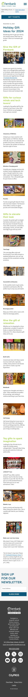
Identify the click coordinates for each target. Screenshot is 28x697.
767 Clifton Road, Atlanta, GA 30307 (14, 642)
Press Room (9, 682)
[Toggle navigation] (25, 4)
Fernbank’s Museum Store (13, 555)
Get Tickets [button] (14, 17)
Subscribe (14, 594)
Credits (14, 685)
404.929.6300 (14, 648)
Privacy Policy (18, 682)
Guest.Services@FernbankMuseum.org (14, 645)
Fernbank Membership (10, 78)
